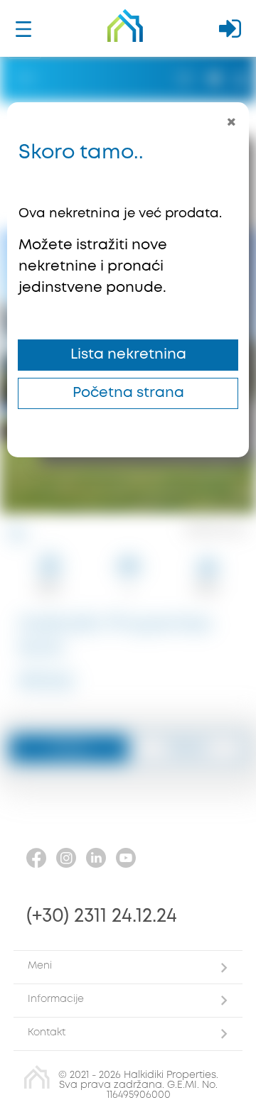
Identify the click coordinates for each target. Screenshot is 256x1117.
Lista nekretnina (128, 354)
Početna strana (128, 393)
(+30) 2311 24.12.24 (101, 916)
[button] (128, 966)
